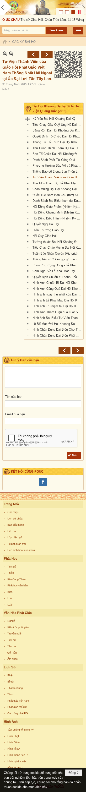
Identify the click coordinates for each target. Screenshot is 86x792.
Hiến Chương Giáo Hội (48, 230)
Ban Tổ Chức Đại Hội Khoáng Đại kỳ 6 (57, 154)
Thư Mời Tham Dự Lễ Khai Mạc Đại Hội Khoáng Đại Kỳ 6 (57, 183)
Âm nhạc (12, 658)
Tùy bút (11, 640)
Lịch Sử (10, 667)
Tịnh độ (11, 566)
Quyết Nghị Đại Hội (45, 224)
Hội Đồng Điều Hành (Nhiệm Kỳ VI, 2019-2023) (57, 218)
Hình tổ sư (13, 748)
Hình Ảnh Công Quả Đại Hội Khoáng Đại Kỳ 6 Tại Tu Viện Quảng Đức (57, 288)
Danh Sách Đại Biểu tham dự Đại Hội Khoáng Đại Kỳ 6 (57, 200)
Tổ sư (10, 694)
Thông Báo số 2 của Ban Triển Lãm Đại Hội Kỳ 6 (57, 171)
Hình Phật (13, 736)
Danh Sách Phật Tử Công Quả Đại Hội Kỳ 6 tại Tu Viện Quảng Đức (57, 160)
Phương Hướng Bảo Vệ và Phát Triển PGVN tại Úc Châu (57, 165)
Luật (9, 598)
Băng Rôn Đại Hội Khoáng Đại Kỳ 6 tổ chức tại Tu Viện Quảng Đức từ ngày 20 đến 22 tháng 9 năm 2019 (57, 130)
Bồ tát (10, 681)
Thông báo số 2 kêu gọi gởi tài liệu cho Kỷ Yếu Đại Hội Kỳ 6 (57, 259)
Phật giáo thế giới (17, 706)
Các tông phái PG (17, 713)
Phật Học (10, 558)
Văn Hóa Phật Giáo (18, 613)
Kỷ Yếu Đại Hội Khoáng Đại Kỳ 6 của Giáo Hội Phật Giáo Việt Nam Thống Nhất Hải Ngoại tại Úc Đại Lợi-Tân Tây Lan (57, 118)
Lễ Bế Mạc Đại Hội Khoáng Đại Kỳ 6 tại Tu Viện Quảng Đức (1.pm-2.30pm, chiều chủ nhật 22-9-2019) (57, 324)
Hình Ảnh (11, 721)
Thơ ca (11, 646)
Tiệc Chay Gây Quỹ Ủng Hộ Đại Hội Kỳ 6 (57, 124)
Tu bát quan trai (16, 543)
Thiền (10, 572)
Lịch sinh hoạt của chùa (21, 550)
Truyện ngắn (14, 633)
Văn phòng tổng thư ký (20, 729)
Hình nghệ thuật (16, 761)
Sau (47, 54)
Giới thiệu (12, 512)
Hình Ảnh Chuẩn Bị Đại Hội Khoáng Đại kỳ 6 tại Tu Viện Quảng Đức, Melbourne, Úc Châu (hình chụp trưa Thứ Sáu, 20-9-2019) (57, 282)
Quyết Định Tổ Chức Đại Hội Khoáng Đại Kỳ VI (57, 136)
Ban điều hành (15, 524)
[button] (78, 31)
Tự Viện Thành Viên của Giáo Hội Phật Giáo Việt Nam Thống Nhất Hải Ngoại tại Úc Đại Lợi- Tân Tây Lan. (57, 177)
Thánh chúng (15, 688)
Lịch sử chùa (14, 518)
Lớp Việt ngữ (14, 537)
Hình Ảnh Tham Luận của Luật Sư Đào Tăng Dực (57, 312)
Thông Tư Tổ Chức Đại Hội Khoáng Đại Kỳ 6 (57, 142)
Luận (10, 604)
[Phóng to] (11, 53)
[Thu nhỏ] (4, 53)
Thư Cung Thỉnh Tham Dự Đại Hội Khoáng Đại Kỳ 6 (57, 148)
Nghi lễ (11, 620)
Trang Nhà (11, 504)
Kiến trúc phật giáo (18, 627)
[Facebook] (43, 485)
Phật (10, 675)
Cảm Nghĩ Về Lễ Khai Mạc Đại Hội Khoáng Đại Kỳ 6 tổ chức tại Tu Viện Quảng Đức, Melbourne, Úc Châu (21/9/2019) (57, 271)
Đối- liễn (12, 652)
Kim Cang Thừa (16, 579)
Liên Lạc (12, 531)
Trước (33, 54)
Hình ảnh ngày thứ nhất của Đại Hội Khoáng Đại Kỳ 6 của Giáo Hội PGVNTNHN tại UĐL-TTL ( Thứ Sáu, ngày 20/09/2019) (57, 294)
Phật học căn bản (17, 585)
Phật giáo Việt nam (18, 700)
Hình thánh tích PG (18, 755)
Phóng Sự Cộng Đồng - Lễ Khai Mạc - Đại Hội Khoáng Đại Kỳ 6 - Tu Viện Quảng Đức (57, 265)
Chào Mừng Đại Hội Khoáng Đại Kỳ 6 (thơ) (57, 189)
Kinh (9, 591)
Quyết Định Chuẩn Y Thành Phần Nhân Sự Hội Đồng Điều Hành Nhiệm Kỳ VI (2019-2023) (57, 277)
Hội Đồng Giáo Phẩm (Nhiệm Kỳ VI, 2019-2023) (57, 206)
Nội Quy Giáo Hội (44, 236)
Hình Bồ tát (13, 742)
